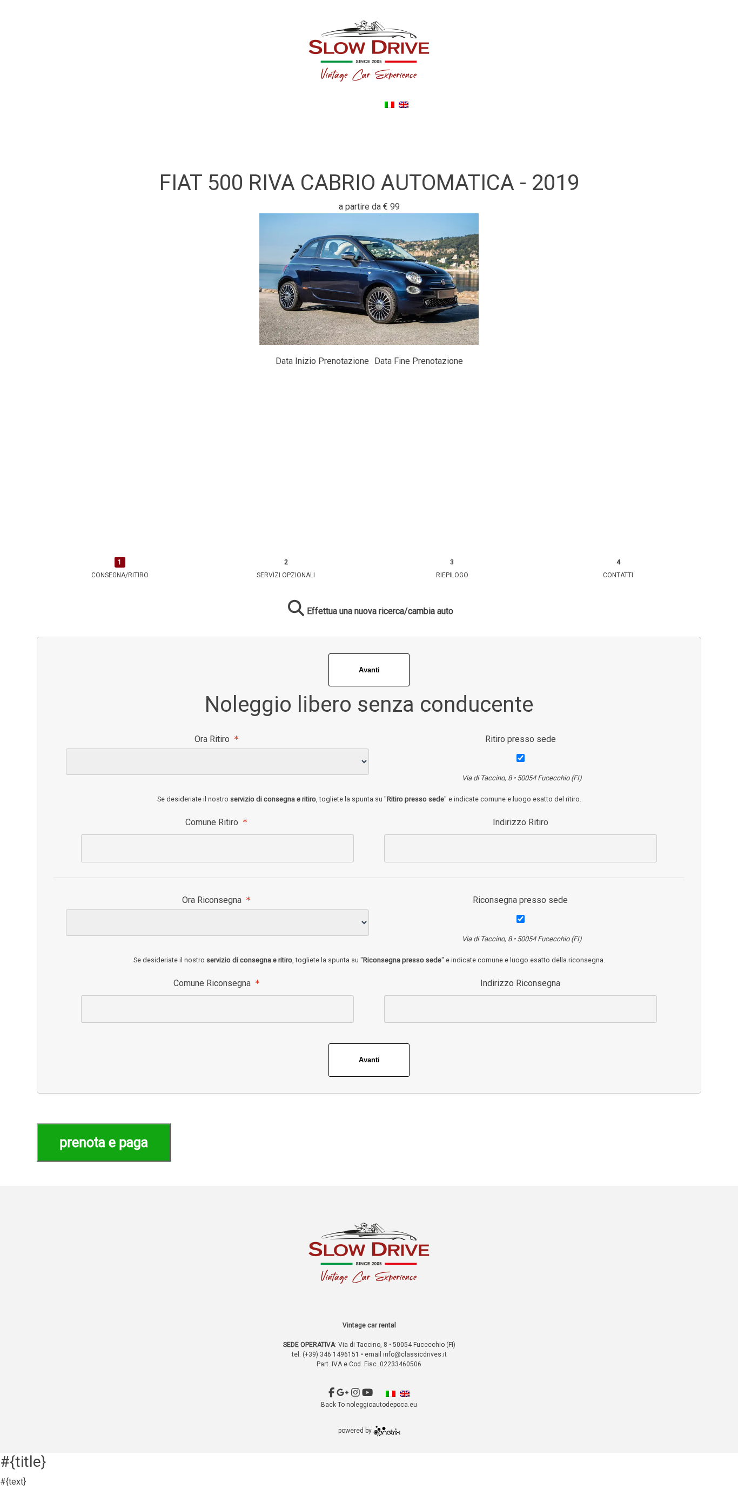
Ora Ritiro (213, 739)
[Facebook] (333, 104)
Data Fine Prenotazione (418, 361)
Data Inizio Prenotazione (322, 361)
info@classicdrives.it (415, 1354)
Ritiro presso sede (520, 739)
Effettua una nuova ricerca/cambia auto (380, 611)
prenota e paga (103, 1142)
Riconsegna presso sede (520, 900)
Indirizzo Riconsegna (520, 983)
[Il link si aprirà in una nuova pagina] (386, 1431)
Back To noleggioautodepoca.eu (371, 117)
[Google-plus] (344, 104)
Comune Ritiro (212, 822)
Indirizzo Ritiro (520, 822)
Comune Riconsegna (213, 983)
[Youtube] (368, 104)
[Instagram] (356, 104)
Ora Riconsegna (213, 900)
